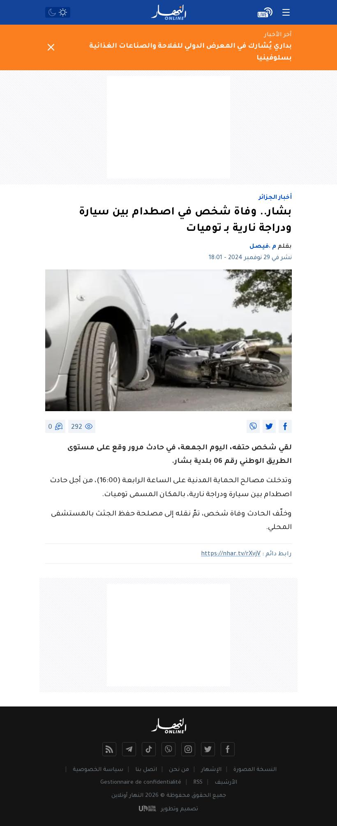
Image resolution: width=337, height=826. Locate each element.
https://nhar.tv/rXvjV (231, 554)
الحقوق (201, 796)
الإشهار (211, 770)
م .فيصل (262, 247)
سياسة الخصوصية (98, 770)
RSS (198, 783)
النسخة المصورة (255, 770)
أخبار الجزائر (275, 198)
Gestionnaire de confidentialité (140, 783)
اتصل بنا (146, 770)
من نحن (179, 770)
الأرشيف (226, 783)
